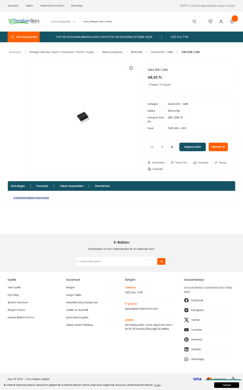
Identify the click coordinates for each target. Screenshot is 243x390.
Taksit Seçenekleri (71, 186)
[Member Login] (221, 21)
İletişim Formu (16, 310)
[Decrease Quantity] (152, 147)
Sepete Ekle (192, 147)
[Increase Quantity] (172, 147)
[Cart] (231, 21)
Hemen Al (218, 147)
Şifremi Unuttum (18, 302)
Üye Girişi (13, 295)
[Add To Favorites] (131, 68)
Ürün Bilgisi (18, 186)
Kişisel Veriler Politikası (79, 325)
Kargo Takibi (73, 295)
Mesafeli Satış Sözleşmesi (82, 302)
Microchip (174, 111)
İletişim (70, 287)
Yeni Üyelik (14, 287)
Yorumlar (42, 186)
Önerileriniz (102, 186)
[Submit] (161, 261)
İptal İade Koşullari (77, 317)
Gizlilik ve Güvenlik (77, 310)
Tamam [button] (226, 385)
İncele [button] (157, 385)
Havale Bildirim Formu (21, 317)
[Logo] (24, 21)
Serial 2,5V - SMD (178, 104)
